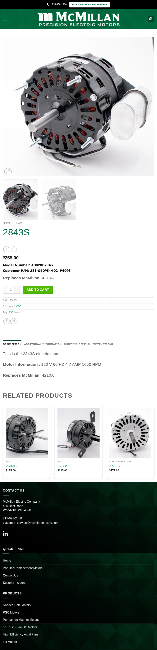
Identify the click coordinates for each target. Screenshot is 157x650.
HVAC (18, 223)
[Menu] (5, 19)
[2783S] (78, 433)
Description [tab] (12, 344)
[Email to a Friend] (13, 321)
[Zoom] (8, 171)
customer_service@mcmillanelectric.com (30, 522)
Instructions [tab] (102, 344)
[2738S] (130, 433)
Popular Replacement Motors (23, 568)
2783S (62, 466)
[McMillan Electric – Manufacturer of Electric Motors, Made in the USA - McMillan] (78, 19)
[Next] (146, 106)
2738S (114, 466)
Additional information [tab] (43, 344)
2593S (11, 466)
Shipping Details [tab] (77, 344)
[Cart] (151, 19)
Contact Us (10, 575)
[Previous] (10, 106)
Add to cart (38, 289)
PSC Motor (14, 312)
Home (7, 223)
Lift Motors (10, 642)
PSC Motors (11, 612)
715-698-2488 (58, 4)
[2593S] (27, 433)
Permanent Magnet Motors (21, 619)
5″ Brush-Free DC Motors (20, 627)
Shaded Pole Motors (17, 605)
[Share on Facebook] (6, 321)
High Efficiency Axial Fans (20, 634)
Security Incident (14, 582)
